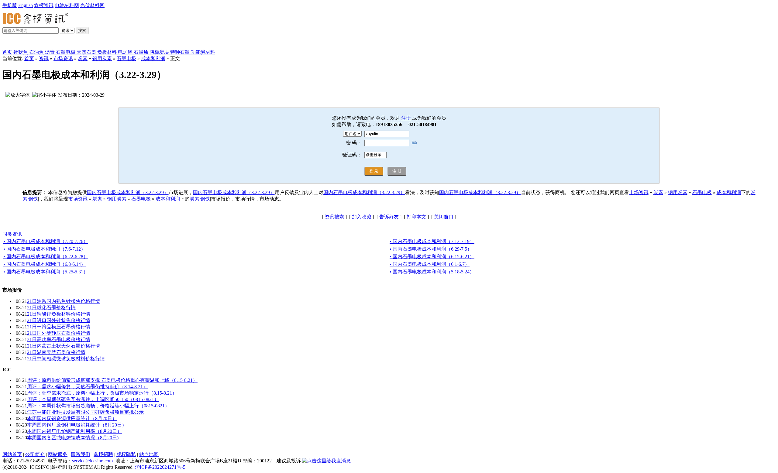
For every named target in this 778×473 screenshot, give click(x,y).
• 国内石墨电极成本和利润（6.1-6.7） (430, 264)
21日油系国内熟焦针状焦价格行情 (63, 301)
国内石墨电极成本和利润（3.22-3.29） (128, 192)
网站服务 (57, 454)
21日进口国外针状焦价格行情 (58, 320)
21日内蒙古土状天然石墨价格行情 (63, 345)
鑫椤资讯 (43, 5)
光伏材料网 (92, 5)
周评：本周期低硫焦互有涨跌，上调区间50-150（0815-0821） (93, 399)
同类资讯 (12, 234)
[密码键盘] (414, 142)
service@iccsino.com (93, 460)
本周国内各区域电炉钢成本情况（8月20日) (73, 437)
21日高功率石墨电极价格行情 (58, 339)
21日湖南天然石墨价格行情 (56, 352)
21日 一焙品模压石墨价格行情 (58, 326)
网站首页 (12, 454)
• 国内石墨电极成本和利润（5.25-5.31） (45, 271)
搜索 (82, 30)
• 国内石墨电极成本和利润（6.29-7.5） (431, 249)
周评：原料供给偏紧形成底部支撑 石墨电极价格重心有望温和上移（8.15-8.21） (112, 380)
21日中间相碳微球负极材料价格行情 (66, 358)
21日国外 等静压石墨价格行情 (58, 333)
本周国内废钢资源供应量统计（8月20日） (72, 418)
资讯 (44, 58)
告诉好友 (389, 216)
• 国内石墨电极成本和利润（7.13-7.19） (432, 241)
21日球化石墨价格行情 (51, 307)
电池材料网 (67, 5)
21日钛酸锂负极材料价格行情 (58, 314)
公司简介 (35, 454)
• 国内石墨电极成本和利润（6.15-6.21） (432, 256)
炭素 (83, 58)
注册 (406, 118)
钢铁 (33, 198)
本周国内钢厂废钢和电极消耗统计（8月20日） (77, 424)
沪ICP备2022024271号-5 (160, 467)
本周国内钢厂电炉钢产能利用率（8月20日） (74, 431)
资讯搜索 (334, 216)
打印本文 (416, 216)
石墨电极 (126, 58)
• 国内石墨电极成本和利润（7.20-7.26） (45, 241)
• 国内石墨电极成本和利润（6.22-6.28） (45, 256)
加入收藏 (361, 216)
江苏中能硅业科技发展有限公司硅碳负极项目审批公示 (85, 412)
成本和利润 (153, 58)
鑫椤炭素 (19, 43)
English (25, 5)
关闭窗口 (443, 216)
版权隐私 (126, 454)
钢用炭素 (102, 58)
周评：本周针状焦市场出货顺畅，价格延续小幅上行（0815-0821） (98, 405)
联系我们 (80, 454)
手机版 (9, 5)
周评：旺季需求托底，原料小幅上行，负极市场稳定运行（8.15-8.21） (102, 393)
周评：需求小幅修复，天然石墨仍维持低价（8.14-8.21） (87, 386)
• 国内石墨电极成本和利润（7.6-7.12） (44, 249)
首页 (7, 52)
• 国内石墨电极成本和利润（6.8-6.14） (44, 264)
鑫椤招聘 (103, 454)
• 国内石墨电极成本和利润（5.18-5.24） (432, 271)
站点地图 (149, 454)
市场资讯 (63, 58)
